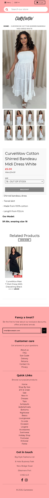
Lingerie (24, 427)
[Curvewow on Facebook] (22, 480)
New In (24, 395)
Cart (41, 2)
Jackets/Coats (24, 407)
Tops (24, 401)
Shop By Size (24, 387)
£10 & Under (24, 390)
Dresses (24, 398)
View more (24, 240)
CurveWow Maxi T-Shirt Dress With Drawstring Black (13, 284)
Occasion (24, 424)
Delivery (24, 358)
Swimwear (24, 432)
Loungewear (24, 418)
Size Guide (24, 355)
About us (25, 350)
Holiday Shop (24, 435)
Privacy (24, 367)
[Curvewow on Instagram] (26, 480)
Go (44, 330)
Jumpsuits (24, 404)
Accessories (24, 430)
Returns (24, 361)
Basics (24, 415)
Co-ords (24, 421)
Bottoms (25, 410)
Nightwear (24, 413)
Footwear (24, 438)
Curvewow (28, 490)
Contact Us (24, 364)
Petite (24, 444)
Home (6, 26)
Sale (24, 393)
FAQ (25, 353)
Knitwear (24, 441)
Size (6, 178)
